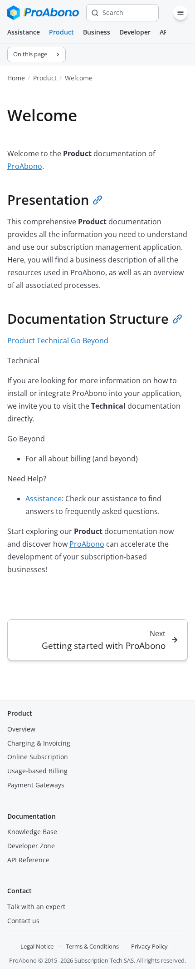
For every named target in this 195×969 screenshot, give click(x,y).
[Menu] (180, 12)
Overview (21, 729)
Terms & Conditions (92, 946)
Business (96, 32)
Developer (135, 32)
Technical (53, 341)
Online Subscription (37, 756)
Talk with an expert (36, 906)
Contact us (23, 920)
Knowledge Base (32, 831)
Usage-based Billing (37, 770)
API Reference (28, 859)
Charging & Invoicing (38, 743)
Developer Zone (31, 845)
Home (16, 78)
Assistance (23, 32)
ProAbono (24, 166)
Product (61, 32)
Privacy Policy (149, 946)
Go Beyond (89, 341)
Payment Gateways (35, 785)
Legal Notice (37, 946)
